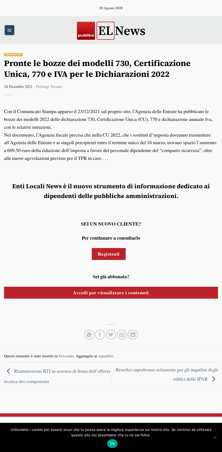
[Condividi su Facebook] (100, 335)
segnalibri (105, 355)
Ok (112, 443)
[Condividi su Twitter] (111, 335)
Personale (13, 54)
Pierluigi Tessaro (49, 86)
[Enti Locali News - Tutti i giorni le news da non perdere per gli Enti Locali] (111, 30)
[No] (214, 439)
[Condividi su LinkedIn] (133, 335)
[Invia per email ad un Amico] (122, 335)
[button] (9, 30)
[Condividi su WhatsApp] (89, 335)
